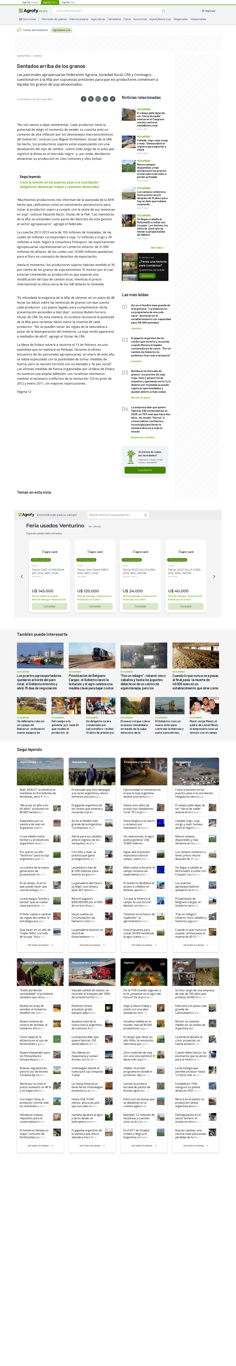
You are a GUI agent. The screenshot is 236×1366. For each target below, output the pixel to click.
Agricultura (98, 19)
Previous (21, 576)
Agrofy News (23, 55)
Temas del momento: (35, 30)
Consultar (49, 606)
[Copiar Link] (112, 99)
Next (214, 576)
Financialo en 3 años (88, 599)
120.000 (91, 591)
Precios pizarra (78, 19)
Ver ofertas (94, 526)
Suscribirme (145, 470)
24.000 (136, 591)
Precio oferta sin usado (45, 596)
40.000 (182, 591)
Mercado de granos (54, 19)
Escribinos (147, 275)
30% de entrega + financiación (49, 599)
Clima (127, 19)
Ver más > (157, 247)
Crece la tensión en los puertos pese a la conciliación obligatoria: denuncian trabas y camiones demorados (59, 184)
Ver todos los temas (38, 945)
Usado (35, 565)
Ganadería (114, 19)
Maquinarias (198, 19)
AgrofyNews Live (160, 19)
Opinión (38, 55)
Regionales (181, 19)
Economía (140, 19)
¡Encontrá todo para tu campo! (57, 514)
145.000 (45, 591)
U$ (34, 591)
